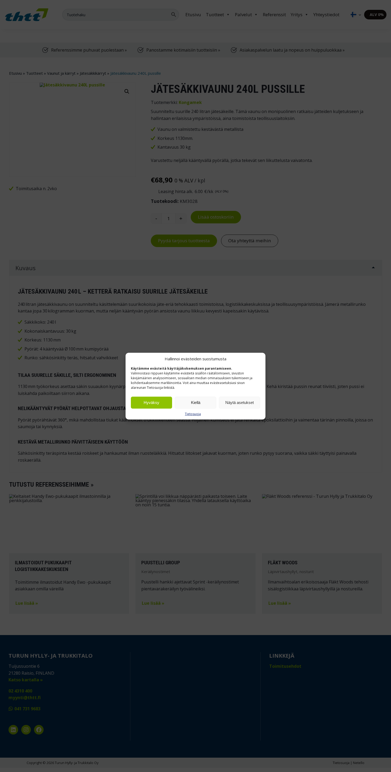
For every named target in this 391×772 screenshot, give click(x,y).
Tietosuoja (193, 413)
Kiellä (195, 402)
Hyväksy (151, 402)
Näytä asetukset (239, 402)
